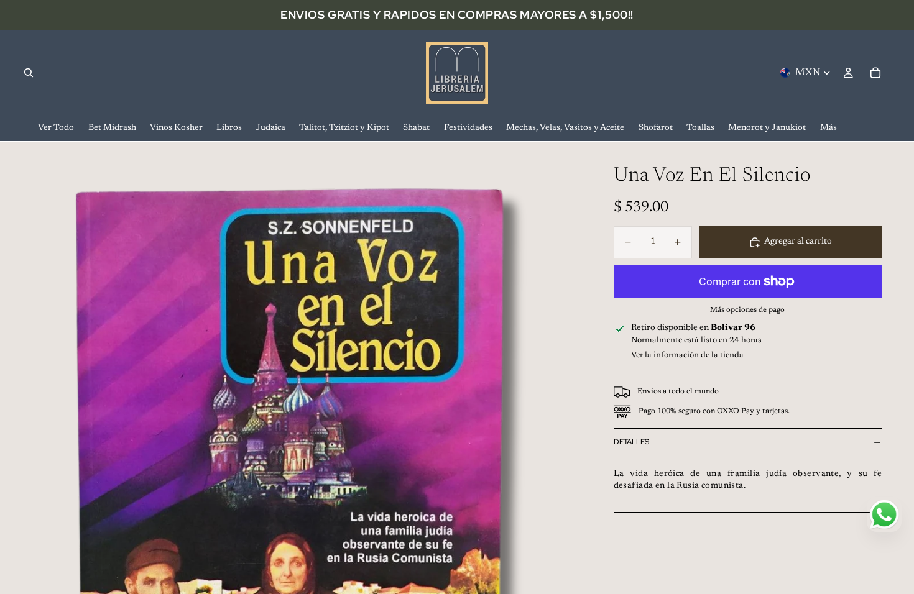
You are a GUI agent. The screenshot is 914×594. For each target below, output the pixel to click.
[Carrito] (875, 72)
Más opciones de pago (747, 310)
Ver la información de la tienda (687, 355)
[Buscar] (28, 72)
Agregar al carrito (798, 241)
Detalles (631, 442)
